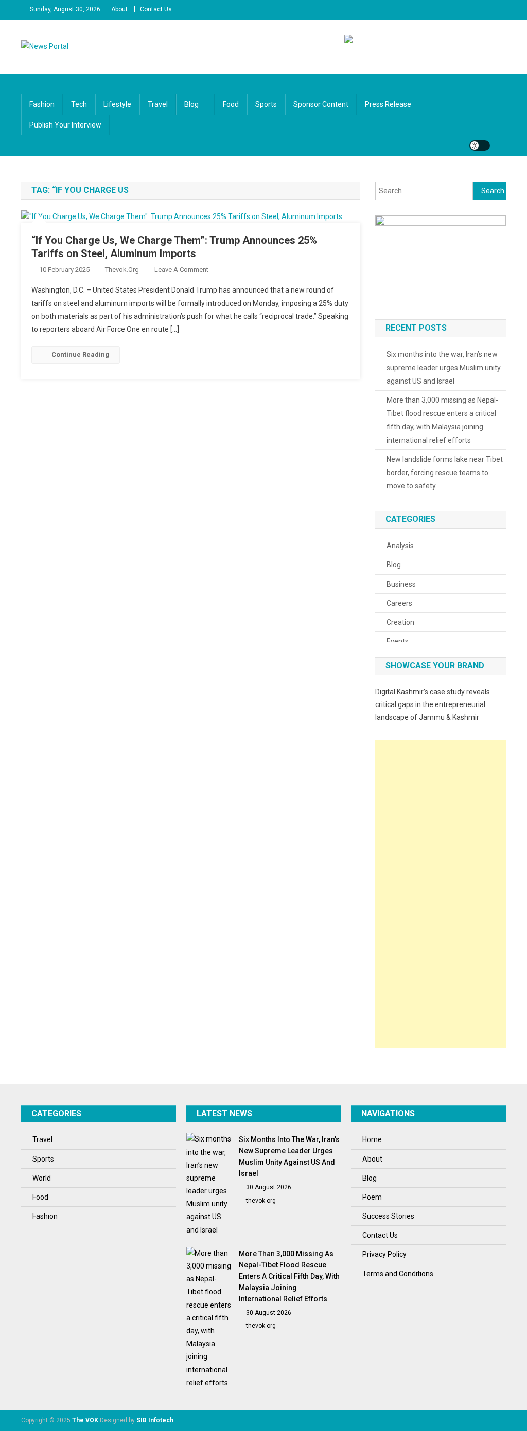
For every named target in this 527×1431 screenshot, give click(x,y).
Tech (79, 104)
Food (231, 104)
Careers (399, 603)
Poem (372, 1197)
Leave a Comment (181, 270)
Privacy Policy (384, 1254)
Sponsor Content (320, 104)
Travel (158, 104)
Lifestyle (117, 104)
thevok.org (122, 270)
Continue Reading (80, 354)
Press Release (388, 104)
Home (372, 1139)
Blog (191, 104)
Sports (266, 104)
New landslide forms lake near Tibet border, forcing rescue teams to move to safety (445, 472)
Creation (400, 622)
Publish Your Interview (65, 125)
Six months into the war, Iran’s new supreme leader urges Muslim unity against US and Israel (444, 367)
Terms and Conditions (397, 1274)
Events (398, 641)
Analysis (400, 545)
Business (401, 584)
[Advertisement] (440, 894)
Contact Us (156, 9)
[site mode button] (479, 145)
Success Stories (388, 1216)
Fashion (42, 104)
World (41, 1178)
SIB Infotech (154, 1420)
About (119, 9)
